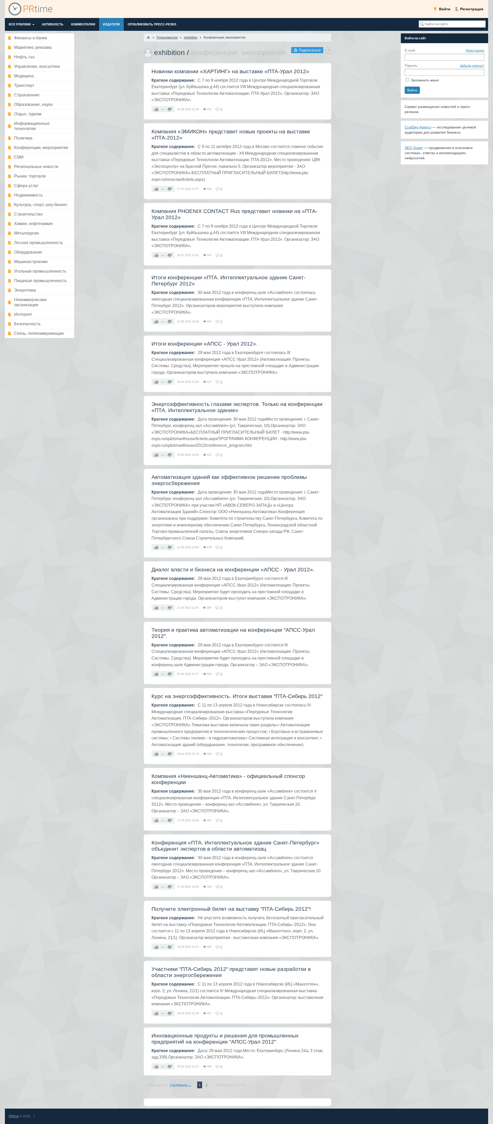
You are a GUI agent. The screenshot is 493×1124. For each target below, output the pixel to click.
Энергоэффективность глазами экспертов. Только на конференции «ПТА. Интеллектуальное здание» (237, 407)
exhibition (169, 53)
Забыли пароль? (472, 66)
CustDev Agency (418, 127)
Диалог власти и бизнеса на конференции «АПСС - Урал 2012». (233, 569)
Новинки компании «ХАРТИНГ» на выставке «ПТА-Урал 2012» (230, 71)
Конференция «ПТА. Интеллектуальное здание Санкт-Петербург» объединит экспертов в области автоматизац (235, 846)
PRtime (14, 1116)
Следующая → (180, 1085)
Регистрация (475, 50)
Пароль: (411, 65)
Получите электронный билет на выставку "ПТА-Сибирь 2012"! (231, 909)
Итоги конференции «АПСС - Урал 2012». (204, 344)
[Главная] (148, 37)
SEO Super (414, 148)
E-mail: (410, 50)
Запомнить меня (425, 80)
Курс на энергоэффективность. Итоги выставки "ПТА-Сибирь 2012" (237, 696)
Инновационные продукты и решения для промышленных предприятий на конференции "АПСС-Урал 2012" (225, 1039)
